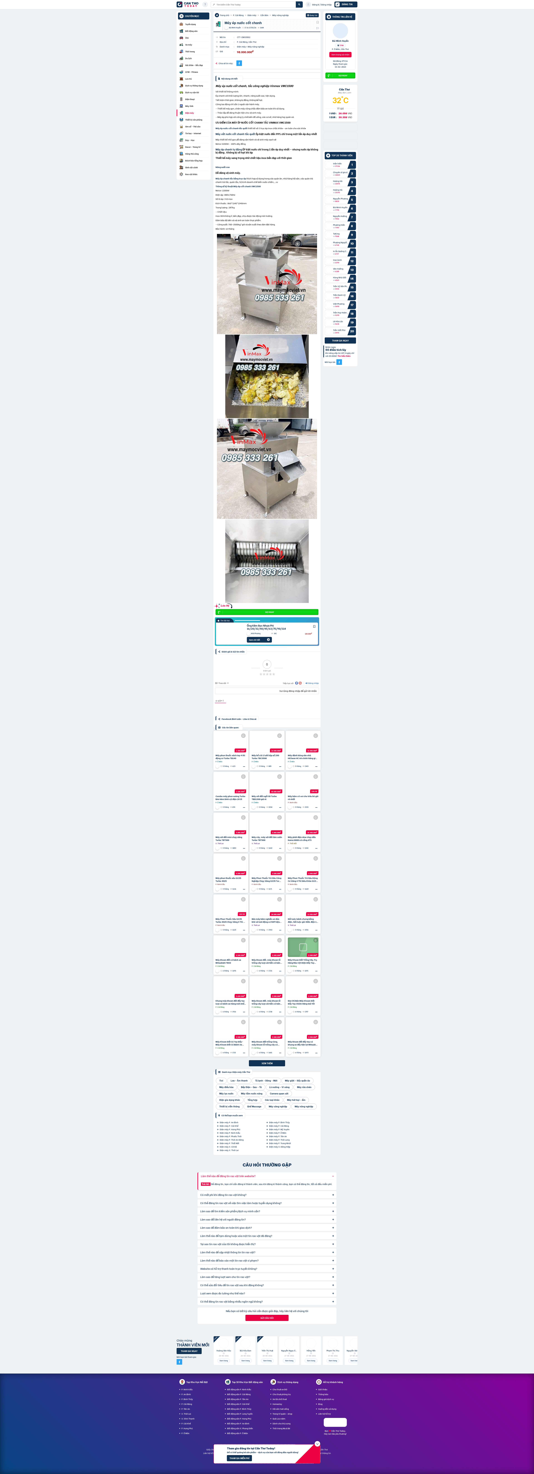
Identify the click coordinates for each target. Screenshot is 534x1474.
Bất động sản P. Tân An (238, 1399)
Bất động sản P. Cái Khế (238, 1403)
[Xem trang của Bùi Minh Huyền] (218, 766)
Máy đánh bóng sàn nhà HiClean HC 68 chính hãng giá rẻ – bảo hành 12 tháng (302, 757)
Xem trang (224, 1360)
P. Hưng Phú (187, 1428)
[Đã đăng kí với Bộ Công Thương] (335, 1425)
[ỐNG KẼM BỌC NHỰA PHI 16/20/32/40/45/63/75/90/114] (229, 634)
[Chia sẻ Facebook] (239, 63)
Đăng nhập (313, 683)
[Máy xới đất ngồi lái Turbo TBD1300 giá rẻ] (267, 783)
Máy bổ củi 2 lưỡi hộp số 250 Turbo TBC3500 (265, 757)
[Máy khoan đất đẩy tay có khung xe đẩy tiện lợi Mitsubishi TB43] (303, 1029)
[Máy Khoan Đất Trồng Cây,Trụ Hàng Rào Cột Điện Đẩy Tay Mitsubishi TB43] (303, 947)
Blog (320, 1403)
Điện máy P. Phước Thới (231, 1136)
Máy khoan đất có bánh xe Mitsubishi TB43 (228, 961)
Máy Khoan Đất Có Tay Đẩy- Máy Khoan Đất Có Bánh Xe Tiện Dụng (229, 1043)
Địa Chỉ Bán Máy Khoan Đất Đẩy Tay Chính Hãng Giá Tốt (301, 1002)
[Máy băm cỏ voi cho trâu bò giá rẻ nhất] (303, 783)
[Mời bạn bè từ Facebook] (339, 362)
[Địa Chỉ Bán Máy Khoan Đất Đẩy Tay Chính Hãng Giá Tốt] (303, 988)
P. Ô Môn (185, 1433)
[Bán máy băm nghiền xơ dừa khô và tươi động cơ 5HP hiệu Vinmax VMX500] (267, 906)
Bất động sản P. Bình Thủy (239, 1408)
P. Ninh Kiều (186, 1389)
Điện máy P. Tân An (278, 1136)
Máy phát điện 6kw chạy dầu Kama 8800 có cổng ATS (302, 838)
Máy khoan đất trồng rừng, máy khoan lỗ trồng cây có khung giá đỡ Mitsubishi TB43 (266, 1043)
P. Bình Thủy (187, 1399)
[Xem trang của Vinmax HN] (290, 807)
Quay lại (312, 15)
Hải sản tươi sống (281, 1408)
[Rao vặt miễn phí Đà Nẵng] (340, 148)
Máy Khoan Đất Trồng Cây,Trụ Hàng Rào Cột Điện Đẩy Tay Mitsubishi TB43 (302, 961)
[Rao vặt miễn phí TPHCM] (340, 130)
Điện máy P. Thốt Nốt (229, 1143)
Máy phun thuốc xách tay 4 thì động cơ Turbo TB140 (230, 757)
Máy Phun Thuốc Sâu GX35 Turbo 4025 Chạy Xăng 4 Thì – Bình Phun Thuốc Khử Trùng (230, 920)
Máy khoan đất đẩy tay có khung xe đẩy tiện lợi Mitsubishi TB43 (303, 1043)
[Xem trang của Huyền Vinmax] (218, 889)
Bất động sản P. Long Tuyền (240, 1413)
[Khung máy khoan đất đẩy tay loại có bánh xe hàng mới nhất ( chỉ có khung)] (231, 988)
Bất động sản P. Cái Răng (239, 1394)
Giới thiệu (322, 1389)
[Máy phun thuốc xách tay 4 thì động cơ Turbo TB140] (231, 742)
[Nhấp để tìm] (299, 4)
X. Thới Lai (186, 1413)
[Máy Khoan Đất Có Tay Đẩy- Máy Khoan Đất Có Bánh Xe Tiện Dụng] (231, 1029)
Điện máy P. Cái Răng (279, 1125)
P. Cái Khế (186, 1423)
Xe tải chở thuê (280, 1399)
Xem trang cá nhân (340, 54)
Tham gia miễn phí (239, 1458)
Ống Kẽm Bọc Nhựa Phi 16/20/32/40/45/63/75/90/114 (266, 627)
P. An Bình (186, 1394)
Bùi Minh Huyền (340, 40)
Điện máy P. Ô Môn (277, 1132)
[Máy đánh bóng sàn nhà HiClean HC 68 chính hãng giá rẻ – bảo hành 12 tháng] (303, 742)
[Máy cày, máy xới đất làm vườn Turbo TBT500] (267, 824)
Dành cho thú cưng (282, 1423)
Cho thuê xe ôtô (280, 1389)
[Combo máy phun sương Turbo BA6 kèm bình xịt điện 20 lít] (231, 783)
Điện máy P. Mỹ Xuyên (279, 1129)
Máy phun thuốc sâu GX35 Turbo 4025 (228, 879)
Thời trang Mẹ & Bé (281, 1428)
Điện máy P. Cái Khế (229, 1125)
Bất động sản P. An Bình (238, 1423)
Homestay (277, 1403)
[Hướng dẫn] (205, 4)
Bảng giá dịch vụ (326, 1399)
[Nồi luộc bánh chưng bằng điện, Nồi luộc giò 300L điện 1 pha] (303, 906)
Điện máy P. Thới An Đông (232, 1139)
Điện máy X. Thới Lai (229, 1150)
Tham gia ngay (340, 340)
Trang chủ (224, 15)
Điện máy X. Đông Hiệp (279, 1146)
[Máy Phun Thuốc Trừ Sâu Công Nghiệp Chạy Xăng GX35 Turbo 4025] (267, 865)
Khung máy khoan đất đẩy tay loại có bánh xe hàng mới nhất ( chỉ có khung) (230, 1002)
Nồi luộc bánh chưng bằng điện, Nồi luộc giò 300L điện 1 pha (302, 920)
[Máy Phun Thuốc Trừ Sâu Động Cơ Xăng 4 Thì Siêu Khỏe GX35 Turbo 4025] (303, 865)
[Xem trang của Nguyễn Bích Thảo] (290, 848)
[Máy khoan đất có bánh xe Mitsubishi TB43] (231, 947)
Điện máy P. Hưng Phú (230, 1129)
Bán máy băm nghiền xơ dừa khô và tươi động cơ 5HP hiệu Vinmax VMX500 (266, 920)
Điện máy (252, 15)
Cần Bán (264, 15)
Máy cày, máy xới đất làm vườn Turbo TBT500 (267, 838)
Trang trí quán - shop (282, 1413)
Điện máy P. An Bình (229, 1122)
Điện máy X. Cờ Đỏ (228, 1146)
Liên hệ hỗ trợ (324, 1413)
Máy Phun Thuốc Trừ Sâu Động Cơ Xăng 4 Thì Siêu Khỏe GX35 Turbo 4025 (303, 879)
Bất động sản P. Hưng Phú (239, 1418)
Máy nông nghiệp (280, 15)
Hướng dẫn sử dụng (327, 1408)
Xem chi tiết (254, 639)
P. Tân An (185, 1408)
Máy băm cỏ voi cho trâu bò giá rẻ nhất (303, 798)
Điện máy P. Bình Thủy (279, 1122)
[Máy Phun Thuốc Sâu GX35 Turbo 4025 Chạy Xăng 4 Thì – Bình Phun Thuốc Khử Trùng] (231, 906)
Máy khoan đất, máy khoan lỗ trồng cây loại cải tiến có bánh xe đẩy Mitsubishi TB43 (266, 961)
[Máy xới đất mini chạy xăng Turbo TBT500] (231, 824)
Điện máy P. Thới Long (279, 1139)
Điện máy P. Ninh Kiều (230, 1132)
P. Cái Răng (238, 15)
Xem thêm (267, 1063)
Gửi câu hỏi (267, 1317)
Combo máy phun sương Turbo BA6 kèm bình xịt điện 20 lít (230, 798)
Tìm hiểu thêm (344, 355)
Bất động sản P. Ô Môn (237, 1433)
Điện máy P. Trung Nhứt (280, 1143)
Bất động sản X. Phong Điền (240, 1428)
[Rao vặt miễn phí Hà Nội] (340, 139)
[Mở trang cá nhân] (329, 165)
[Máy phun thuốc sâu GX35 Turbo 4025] (231, 865)
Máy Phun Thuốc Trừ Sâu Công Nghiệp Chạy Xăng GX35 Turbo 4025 (267, 879)
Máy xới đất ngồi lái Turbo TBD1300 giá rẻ (264, 798)
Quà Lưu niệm (279, 1418)
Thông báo (323, 1394)
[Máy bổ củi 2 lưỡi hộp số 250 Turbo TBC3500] (267, 742)
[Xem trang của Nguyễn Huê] (254, 930)
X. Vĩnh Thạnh (188, 1418)
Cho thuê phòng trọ (282, 1394)
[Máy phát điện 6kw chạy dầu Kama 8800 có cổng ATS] (303, 824)
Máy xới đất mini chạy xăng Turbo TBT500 (229, 838)
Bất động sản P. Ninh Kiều (239, 1389)
